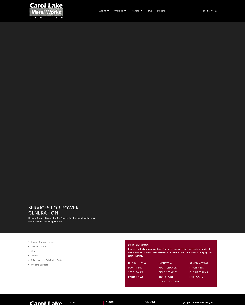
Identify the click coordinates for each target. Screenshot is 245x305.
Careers (161, 11)
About (102, 11)
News (149, 11)
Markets (134, 11)
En (204, 11)
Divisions (118, 11)
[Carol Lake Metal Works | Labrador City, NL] (46, 10)
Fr (208, 11)
